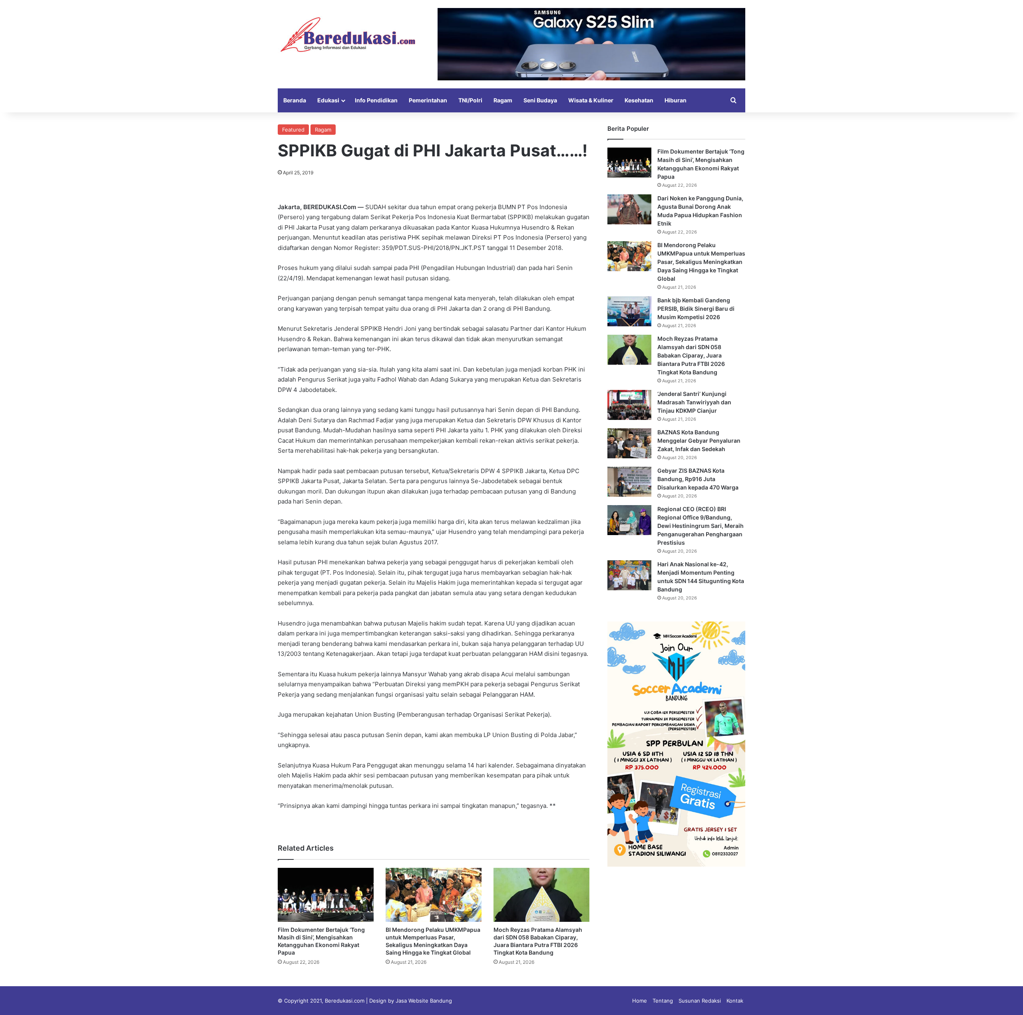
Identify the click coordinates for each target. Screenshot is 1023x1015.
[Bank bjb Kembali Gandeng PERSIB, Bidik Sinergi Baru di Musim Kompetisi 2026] (629, 311)
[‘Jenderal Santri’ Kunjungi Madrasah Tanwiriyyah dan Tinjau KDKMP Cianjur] (629, 405)
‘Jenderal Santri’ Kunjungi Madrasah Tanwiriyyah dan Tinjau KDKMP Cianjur (694, 402)
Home (639, 1000)
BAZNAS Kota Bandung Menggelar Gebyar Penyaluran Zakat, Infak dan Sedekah (698, 440)
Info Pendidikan (376, 100)
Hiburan (676, 100)
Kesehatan (639, 100)
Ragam (503, 100)
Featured (293, 129)
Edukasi (328, 100)
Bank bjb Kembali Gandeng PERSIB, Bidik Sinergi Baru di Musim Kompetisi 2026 (695, 308)
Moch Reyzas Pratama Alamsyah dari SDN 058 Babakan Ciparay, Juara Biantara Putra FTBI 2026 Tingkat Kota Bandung (691, 355)
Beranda (294, 100)
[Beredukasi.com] (348, 34)
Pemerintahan (428, 100)
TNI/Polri (470, 100)
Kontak (734, 1000)
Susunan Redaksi (700, 1000)
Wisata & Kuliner (590, 100)
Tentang (663, 1000)
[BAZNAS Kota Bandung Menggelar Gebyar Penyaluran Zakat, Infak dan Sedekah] (629, 443)
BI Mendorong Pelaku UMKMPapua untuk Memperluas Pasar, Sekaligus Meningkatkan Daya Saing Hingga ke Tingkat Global (701, 262)
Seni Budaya (540, 100)
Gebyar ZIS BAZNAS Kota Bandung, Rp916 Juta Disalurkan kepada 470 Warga (697, 479)
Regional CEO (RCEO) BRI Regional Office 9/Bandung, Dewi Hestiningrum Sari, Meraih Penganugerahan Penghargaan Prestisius (700, 526)
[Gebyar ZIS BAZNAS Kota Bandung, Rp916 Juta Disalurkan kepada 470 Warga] (629, 482)
